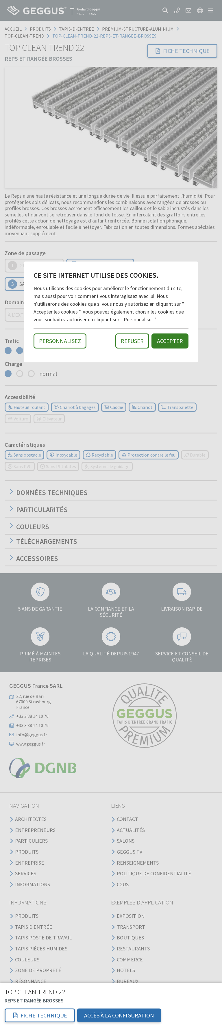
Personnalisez (60, 340)
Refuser (132, 340)
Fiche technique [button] (44, 1015)
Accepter (170, 340)
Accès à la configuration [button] (119, 1015)
